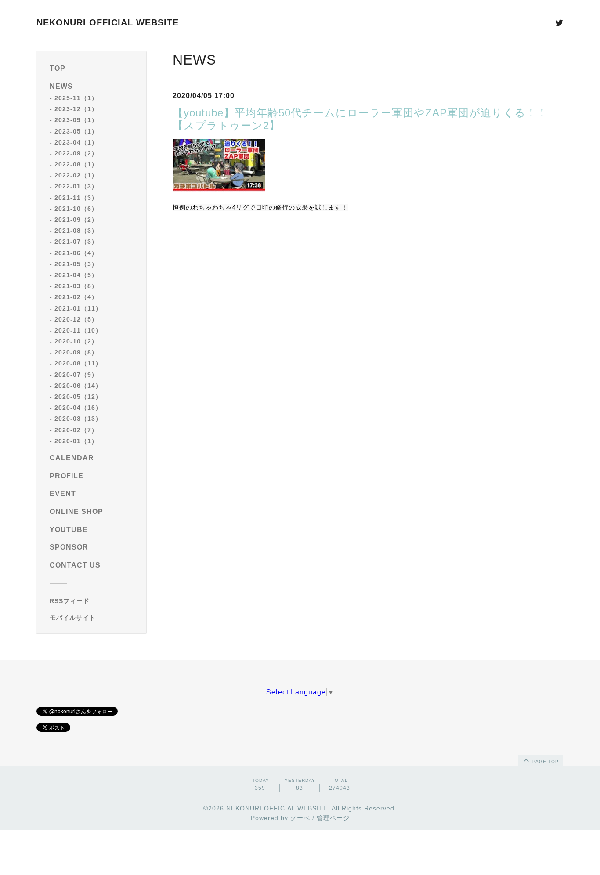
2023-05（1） (76, 131)
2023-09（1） (76, 119)
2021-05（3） (76, 264)
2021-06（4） (76, 253)
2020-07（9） (76, 374)
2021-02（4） (76, 296)
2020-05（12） (78, 396)
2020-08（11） (78, 363)
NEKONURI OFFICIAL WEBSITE (107, 22)
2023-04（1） (76, 142)
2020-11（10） (78, 330)
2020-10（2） (76, 341)
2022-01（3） (76, 186)
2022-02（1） (76, 175)
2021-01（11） (78, 308)
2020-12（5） (76, 319)
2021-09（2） (76, 219)
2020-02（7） (76, 430)
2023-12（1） (76, 108)
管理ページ (333, 817)
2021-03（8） (76, 285)
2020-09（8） (76, 352)
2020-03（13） (78, 418)
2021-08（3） (76, 230)
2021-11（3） (76, 197)
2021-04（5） (76, 274)
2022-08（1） (76, 164)
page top (545, 761)
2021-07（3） (76, 241)
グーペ (300, 817)
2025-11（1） (76, 97)
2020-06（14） (78, 385)
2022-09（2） (76, 153)
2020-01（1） (76, 441)
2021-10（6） (76, 208)
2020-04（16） (78, 407)
